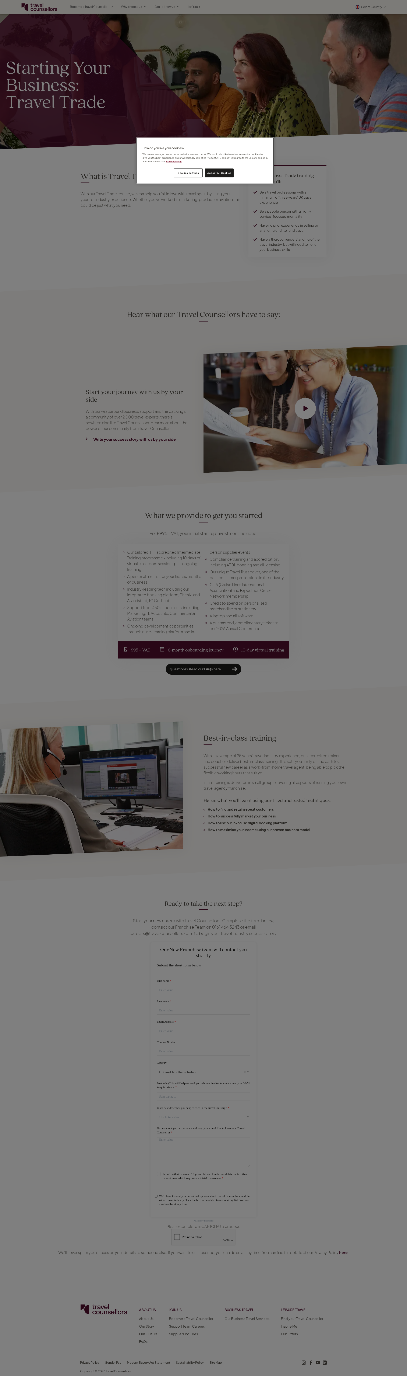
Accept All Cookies (219, 172)
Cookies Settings (188, 172)
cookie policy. (174, 161)
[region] (205, 161)
